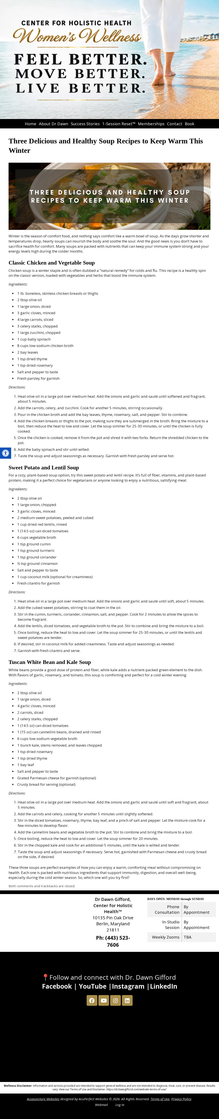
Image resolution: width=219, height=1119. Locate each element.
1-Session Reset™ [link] (118, 123)
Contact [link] (174, 123)
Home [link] (30, 123)
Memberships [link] (151, 123)
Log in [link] (119, 1105)
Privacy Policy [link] (181, 1099)
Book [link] (189, 123)
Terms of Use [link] (160, 1099)
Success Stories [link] (85, 123)
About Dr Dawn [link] (53, 123)
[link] (5, 453)
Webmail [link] (101, 1105)
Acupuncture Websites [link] (43, 1099)
